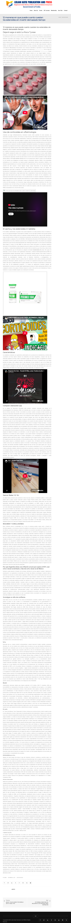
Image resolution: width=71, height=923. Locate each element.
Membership (54, 10)
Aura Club (60, 10)
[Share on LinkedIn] (11, 882)
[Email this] (30, 882)
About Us (36, 10)
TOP (35, 916)
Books (40, 10)
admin (5, 877)
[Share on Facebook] (4, 882)
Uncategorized (20, 877)
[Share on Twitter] (8, 882)
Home (31, 10)
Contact (65, 10)
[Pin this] (23, 882)
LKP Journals (47, 10)
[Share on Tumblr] (15, 882)
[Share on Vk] (26, 882)
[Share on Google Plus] (19, 882)
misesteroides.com (37, 249)
